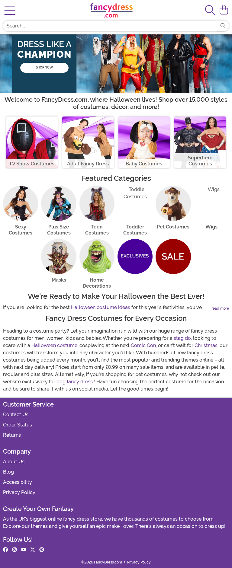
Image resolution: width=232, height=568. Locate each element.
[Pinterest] (41, 550)
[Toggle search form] (210, 10)
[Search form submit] (223, 26)
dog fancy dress (74, 382)
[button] (223, 10)
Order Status (17, 425)
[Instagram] (14, 550)
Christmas (206, 345)
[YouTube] (23, 550)
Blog (8, 472)
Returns (12, 435)
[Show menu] (9, 10)
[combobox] (110, 26)
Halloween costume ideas (100, 307)
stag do (182, 338)
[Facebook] (5, 550)
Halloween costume (54, 345)
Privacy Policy (19, 492)
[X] (32, 550)
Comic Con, (144, 345)
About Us (13, 461)
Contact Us (15, 414)
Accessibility (17, 482)
